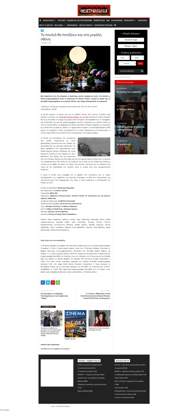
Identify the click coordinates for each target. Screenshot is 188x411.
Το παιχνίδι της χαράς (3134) (87, 371)
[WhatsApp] (58, 282)
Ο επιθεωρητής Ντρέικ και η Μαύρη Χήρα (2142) (130, 375)
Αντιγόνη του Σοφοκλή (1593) (124, 397)
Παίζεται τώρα (131, 40)
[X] (48, 282)
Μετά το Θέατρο (46, 25)
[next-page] (109, 307)
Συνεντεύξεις (99, 20)
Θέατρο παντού (85, 25)
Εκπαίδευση (129, 20)
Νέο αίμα (59, 25)
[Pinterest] (53, 282)
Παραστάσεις (48, 20)
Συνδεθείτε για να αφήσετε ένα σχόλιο (55, 349)
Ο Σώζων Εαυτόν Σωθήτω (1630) (125, 394)
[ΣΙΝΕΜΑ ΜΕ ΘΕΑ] (75, 323)
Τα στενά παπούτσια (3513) (87, 368)
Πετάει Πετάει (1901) (121, 378)
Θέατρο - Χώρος (131, 46)
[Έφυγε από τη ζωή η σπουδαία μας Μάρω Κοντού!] (99, 318)
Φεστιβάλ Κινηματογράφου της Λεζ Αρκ (73, 117)
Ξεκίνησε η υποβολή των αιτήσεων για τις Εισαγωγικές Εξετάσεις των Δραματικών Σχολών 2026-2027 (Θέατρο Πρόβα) (51, 331)
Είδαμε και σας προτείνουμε (79, 20)
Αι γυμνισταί (123, 144)
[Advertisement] (131, 169)
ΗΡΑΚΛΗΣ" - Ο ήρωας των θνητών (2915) (91, 375)
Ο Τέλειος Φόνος (125, 109)
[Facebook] (43, 282)
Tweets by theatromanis (123, 77)
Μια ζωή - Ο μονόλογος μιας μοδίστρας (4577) (130, 365)
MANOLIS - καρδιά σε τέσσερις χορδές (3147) (129, 371)
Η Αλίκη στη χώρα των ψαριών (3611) (90, 365)
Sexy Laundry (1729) (121, 388)
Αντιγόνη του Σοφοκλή (129, 92)
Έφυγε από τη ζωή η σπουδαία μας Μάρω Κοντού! (99, 329)
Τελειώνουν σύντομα (103, 25)
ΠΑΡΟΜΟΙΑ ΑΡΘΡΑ (48, 307)
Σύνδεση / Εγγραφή (45, 1)
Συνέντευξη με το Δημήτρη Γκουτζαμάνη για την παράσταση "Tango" (54, 295)
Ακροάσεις (142, 20)
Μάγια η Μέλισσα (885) (85, 391)
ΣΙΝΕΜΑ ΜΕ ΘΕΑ (70, 339)
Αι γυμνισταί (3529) (121, 368)
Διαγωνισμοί (117, 20)
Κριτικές (61, 20)
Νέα (108, 20)
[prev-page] (107, 307)
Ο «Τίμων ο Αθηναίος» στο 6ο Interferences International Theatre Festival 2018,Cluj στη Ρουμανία (95, 295)
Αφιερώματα (72, 25)
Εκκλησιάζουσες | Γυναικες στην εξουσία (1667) (130, 391)
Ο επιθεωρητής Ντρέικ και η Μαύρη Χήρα (131, 128)
